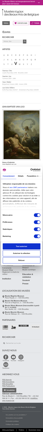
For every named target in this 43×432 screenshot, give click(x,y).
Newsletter (10, 390)
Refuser (21, 260)
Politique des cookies (12, 424)
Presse (25, 283)
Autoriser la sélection (21, 253)
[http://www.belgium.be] (13, 327)
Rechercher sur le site (4, 343)
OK (24, 41)
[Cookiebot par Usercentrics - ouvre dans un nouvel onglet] (30, 169)
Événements (6, 268)
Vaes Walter (14, 83)
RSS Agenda (7, 380)
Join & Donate (22, 23)
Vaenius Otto (15, 72)
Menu (6, 23)
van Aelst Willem (20, 89)
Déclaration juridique (12, 421)
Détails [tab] (21, 176)
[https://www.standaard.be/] (36, 326)
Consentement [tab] (8, 176)
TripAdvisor (5, 368)
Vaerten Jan (9, 77)
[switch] (37, 222)
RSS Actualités (7, 384)
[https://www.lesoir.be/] (24, 325)
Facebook (6, 360)
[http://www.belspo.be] (5, 327)
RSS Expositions (8, 382)
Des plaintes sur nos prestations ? (16, 415)
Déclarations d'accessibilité (14, 418)
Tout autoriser (21, 246)
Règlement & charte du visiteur (10, 273)
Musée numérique (29, 270)
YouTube (13, 360)
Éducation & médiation (27, 275)
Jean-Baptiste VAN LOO (13, 107)
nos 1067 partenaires (18, 187)
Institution (6, 278)
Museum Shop (7, 270)
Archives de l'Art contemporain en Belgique (28, 265)
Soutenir (26, 280)
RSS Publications (8, 386)
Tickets (36, 23)
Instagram (21, 360)
